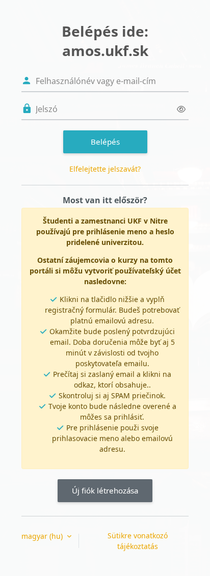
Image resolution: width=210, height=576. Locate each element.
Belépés (105, 141)
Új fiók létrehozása (105, 490)
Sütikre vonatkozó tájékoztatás (138, 541)
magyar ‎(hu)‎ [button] (43, 536)
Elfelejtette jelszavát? (105, 169)
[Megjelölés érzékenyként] (181, 109)
